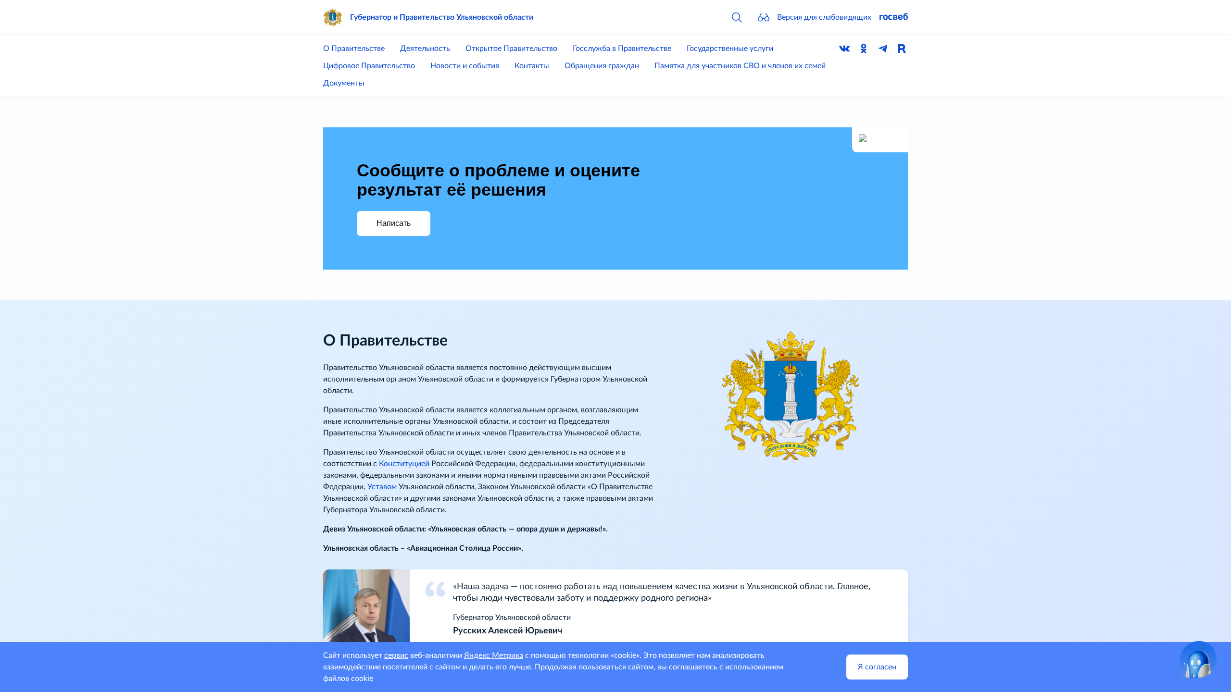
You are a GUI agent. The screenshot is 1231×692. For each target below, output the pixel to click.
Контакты (532, 66)
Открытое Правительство (511, 48)
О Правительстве (354, 48)
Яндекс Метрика (493, 655)
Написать (394, 223)
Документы (343, 83)
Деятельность (425, 48)
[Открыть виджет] (1198, 659)
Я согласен (877, 667)
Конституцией (404, 464)
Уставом (382, 487)
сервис (396, 655)
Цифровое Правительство (369, 66)
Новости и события (464, 66)
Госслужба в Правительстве (622, 48)
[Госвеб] (893, 17)
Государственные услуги (730, 48)
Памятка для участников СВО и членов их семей (740, 66)
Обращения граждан (602, 66)
